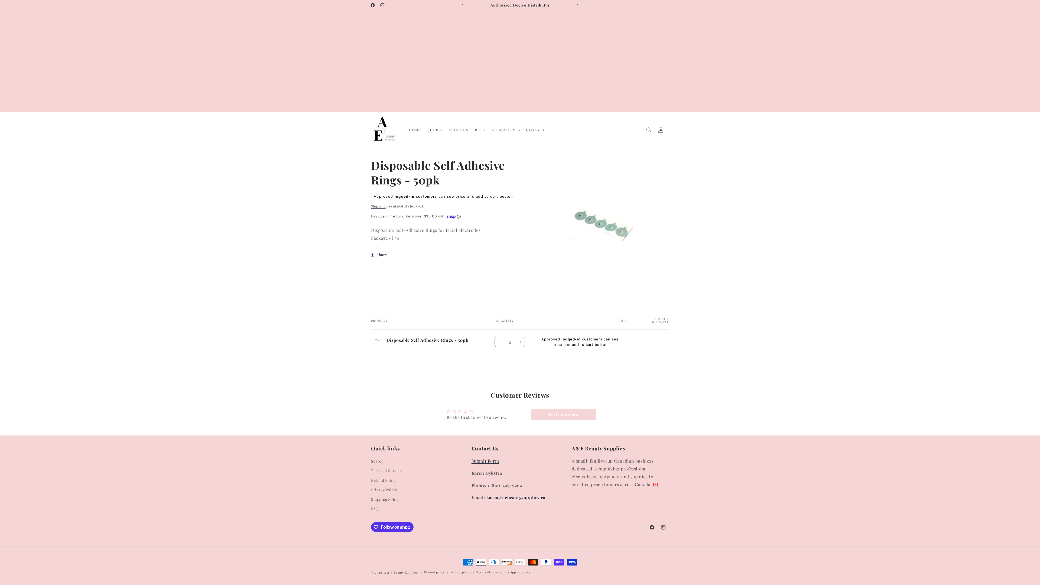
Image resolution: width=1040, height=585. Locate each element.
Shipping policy (519, 572)
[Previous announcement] (462, 5)
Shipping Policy (385, 499)
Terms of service (489, 572)
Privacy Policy (384, 489)
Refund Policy (383, 480)
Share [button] (381, 254)
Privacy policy (460, 572)
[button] (434, 130)
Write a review (563, 414)
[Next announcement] (578, 5)
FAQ (375, 508)
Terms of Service (386, 470)
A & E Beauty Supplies (401, 572)
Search (377, 461)
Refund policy (434, 572)
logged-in (405, 196)
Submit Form (485, 461)
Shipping (378, 206)
